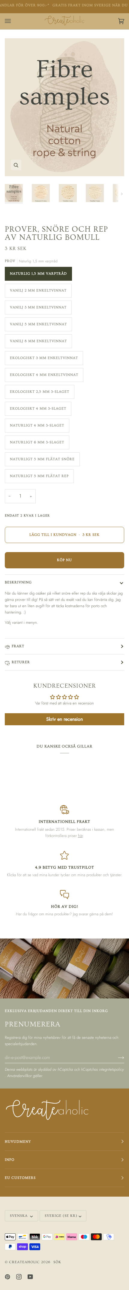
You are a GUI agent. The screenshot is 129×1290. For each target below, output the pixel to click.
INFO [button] (9, 1160)
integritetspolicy (111, 1069)
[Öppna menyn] (14, 21)
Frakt (18, 646)
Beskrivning (18, 582)
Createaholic (24, 1262)
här (80, 836)
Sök (57, 1262)
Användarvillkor (20, 1076)
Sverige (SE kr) (61, 1216)
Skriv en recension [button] (64, 719)
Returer (21, 662)
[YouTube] (30, 1276)
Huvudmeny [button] (18, 1142)
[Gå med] (116, 1057)
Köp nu (64, 560)
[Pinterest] (7, 1276)
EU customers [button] (20, 1178)
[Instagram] (19, 1276)
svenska (19, 1216)
